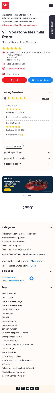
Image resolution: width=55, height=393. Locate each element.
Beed (33, 265)
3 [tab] (28, 195)
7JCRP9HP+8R (8, 277)
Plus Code (7, 270)
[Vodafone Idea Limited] (5, 5)
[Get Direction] (31, 280)
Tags (4, 287)
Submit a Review (14, 146)
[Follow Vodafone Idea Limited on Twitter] (23, 388)
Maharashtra (36, 261)
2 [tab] (26, 195)
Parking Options (13, 152)
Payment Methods (14, 158)
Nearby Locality (12, 163)
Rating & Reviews (13, 92)
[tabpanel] (27, 184)
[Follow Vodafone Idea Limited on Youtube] (32, 388)
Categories (8, 227)
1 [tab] (24, 195)
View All (45, 98)
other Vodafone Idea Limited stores (23, 254)
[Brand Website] (37, 388)
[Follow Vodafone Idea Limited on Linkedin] (27, 388)
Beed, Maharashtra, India (13, 280)
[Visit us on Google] (18, 388)
